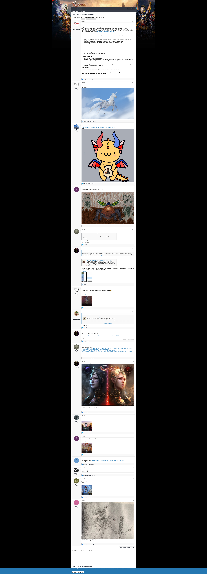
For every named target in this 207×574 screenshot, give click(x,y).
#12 (133, 415)
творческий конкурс (92, 18)
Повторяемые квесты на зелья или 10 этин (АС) (92, 233)
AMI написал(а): (85, 251)
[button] (89, 8)
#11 (133, 361)
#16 (133, 478)
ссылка (92, 470)
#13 (133, 436)
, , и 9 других (91, 412)
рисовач (87, 18)
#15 (133, 467)
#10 (133, 344)
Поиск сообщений (83, 11)
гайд (84, 18)
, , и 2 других (88, 79)
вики (82, 18)
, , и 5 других (89, 121)
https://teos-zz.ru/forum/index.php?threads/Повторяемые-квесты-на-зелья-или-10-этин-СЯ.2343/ (100, 335)
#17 (133, 500)
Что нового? (85, 8)
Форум (79, 8)
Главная (74, 8)
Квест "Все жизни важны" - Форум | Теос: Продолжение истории (99, 260)
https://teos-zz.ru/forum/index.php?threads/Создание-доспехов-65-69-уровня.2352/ (108, 460)
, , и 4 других (89, 183)
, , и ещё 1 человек (89, 475)
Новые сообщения (75, 11)
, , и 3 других (89, 244)
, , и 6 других (89, 307)
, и (86, 341)
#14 (133, 458)
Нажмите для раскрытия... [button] (108, 323)
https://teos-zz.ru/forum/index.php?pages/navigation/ (106, 31)
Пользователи (94, 8)
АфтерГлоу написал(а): (86, 314)
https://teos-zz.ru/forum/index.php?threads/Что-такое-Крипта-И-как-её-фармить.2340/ (98, 127)
